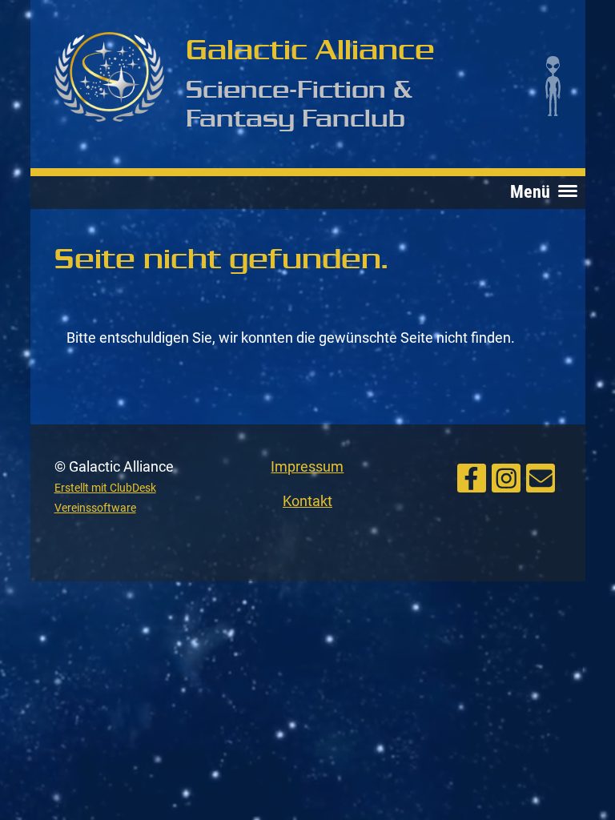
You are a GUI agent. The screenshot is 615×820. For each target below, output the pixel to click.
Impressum (307, 466)
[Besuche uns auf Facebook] (471, 476)
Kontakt (307, 500)
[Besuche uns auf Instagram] (506, 476)
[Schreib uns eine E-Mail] (540, 476)
